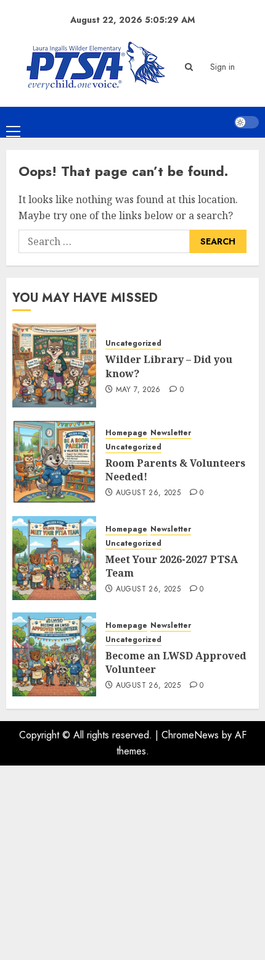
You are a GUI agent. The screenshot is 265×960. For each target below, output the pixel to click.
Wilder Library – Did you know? (168, 366)
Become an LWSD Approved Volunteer (176, 662)
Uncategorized (133, 343)
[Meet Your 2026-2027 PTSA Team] (54, 558)
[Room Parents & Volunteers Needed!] (54, 462)
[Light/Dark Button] (246, 122)
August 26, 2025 (148, 493)
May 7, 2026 (138, 390)
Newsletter (170, 433)
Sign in (222, 67)
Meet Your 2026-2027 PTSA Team (171, 566)
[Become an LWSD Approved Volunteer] (54, 654)
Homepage (126, 433)
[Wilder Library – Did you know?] (54, 365)
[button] (189, 67)
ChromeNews (190, 735)
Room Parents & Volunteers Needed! (175, 469)
